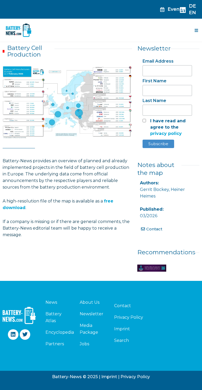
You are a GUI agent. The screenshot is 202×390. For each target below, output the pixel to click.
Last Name (154, 100)
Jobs (84, 343)
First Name (154, 80)
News (51, 302)
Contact (122, 305)
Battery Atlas (54, 317)
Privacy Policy (128, 317)
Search (121, 340)
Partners (55, 343)
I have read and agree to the (168, 127)
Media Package (89, 329)
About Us (89, 302)
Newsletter (91, 313)
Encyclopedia (57, 332)
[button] (196, 30)
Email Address (158, 61)
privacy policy (166, 133)
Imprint (122, 328)
